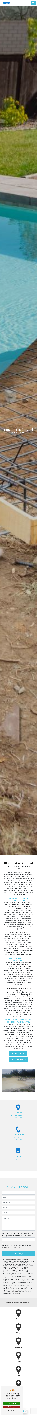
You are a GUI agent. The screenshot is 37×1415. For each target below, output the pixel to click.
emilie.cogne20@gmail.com (18, 1159)
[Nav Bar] (33, 3)
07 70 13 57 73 (18, 1137)
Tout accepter (12, 1403)
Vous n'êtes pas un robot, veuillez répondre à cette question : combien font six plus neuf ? (17, 1235)
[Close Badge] (27, 1410)
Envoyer (20, 1254)
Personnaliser (12, 1410)
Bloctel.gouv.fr (14, 1291)
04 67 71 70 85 (18, 1139)
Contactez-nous (20, 1059)
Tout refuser (12, 1407)
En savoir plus (20, 1053)
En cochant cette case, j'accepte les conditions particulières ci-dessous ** (18, 1247)
